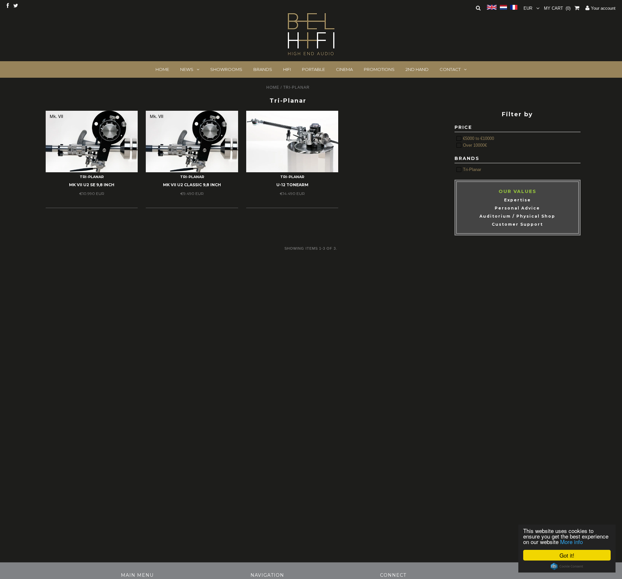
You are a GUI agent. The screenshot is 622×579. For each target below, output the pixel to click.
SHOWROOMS (226, 69)
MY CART (557, 8)
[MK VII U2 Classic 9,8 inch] (192, 141)
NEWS (186, 69)
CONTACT (450, 69)
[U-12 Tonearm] (292, 141)
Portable (313, 69)
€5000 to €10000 (478, 138)
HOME (162, 69)
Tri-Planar (471, 169)
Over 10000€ (474, 145)
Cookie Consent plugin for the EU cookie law (567, 566)
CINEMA (344, 69)
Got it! (566, 555)
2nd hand (417, 69)
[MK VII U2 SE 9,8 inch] (92, 141)
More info (571, 542)
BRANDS (262, 69)
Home (272, 87)
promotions (379, 69)
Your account (603, 8)
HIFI (287, 69)
